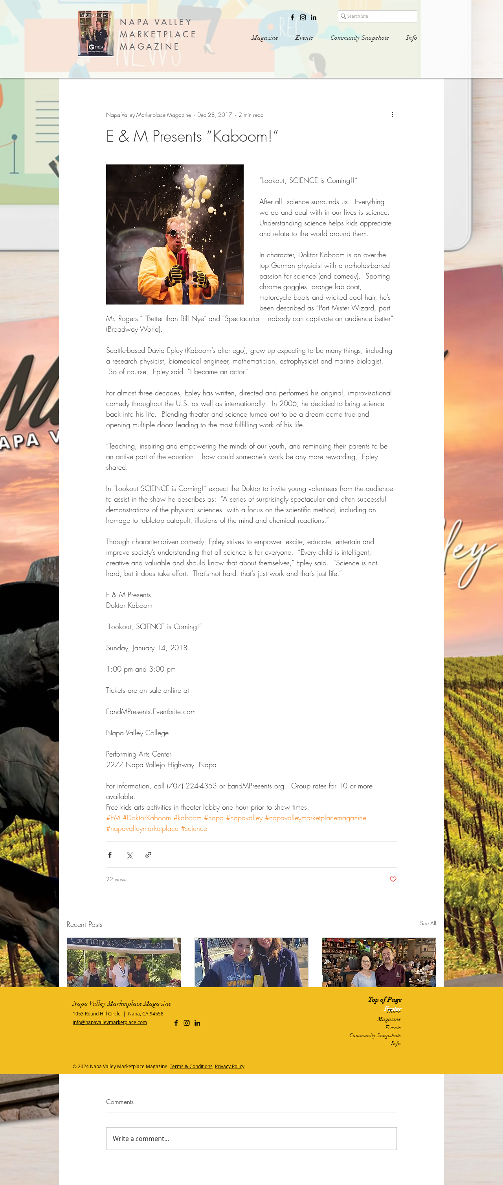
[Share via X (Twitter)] (129, 854)
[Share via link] (148, 854)
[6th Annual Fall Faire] (124, 970)
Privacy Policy (229, 1066)
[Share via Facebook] (110, 854)
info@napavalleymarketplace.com (110, 1022)
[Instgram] (303, 17)
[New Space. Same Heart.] (379, 970)
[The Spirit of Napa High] (251, 970)
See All (428, 923)
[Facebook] (292, 17)
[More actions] (392, 114)
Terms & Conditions (191, 1066)
